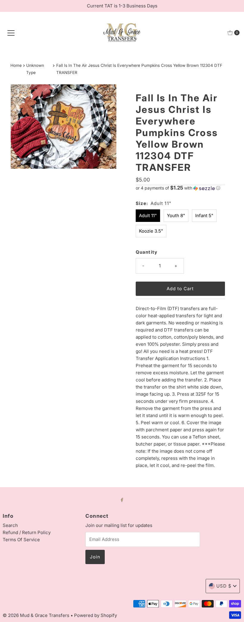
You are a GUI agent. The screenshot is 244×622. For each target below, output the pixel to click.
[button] (180, 188)
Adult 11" (148, 215)
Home (16, 65)
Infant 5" (204, 215)
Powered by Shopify (95, 615)
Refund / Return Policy (27, 532)
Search (10, 525)
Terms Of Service (21, 539)
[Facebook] (122, 499)
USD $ (224, 586)
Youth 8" (176, 215)
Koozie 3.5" (151, 231)
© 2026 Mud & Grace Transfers (37, 615)
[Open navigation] (11, 33)
